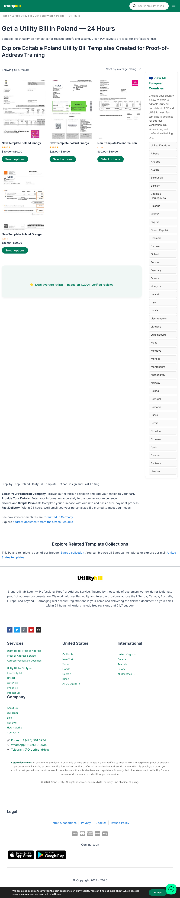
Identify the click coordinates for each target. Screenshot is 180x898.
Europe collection (73, 552)
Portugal (156, 398)
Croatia (155, 213)
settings (56, 894)
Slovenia (156, 439)
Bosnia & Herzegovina (158, 195)
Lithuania (156, 326)
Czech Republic (160, 230)
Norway (155, 382)
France (155, 262)
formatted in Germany (58, 517)
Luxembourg (158, 334)
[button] (173, 6)
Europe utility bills (22, 15)
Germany (156, 270)
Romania (156, 407)
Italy (153, 302)
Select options (15, 159)
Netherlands (158, 374)
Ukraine (155, 471)
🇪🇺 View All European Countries (157, 83)
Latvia (154, 310)
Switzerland (158, 463)
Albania (155, 153)
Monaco (155, 358)
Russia (155, 414)
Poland (155, 390)
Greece (155, 278)
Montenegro (158, 366)
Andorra (155, 161)
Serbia (154, 423)
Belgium (155, 185)
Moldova (156, 350)
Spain (154, 447)
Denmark (156, 237)
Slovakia (156, 431)
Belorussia (157, 177)
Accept (158, 892)
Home (5, 15)
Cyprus (155, 222)
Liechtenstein (158, 318)
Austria (155, 169)
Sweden (155, 455)
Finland (155, 254)
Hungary (156, 286)
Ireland (155, 294)
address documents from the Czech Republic (43, 522)
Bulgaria (155, 205)
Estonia (155, 246)
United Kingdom (160, 145)
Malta (154, 342)
